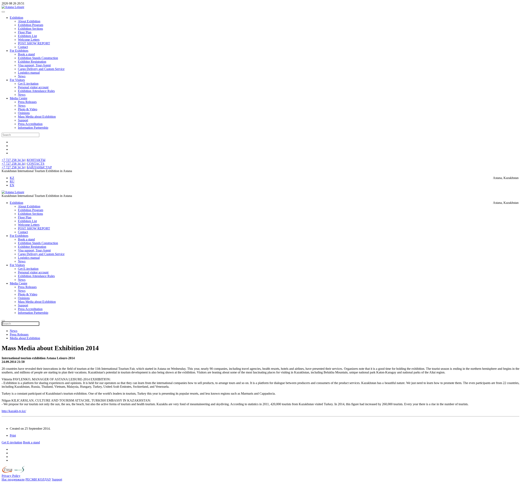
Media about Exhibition (25, 338)
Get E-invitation (28, 83)
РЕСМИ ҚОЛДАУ (38, 479)
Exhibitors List (27, 36)
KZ (12, 178)
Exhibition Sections (30, 28)
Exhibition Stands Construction (38, 58)
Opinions (24, 113)
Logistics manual (29, 72)
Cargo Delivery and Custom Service (41, 69)
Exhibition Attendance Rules (36, 91)
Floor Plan (24, 32)
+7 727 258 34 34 (13, 160)
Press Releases (27, 102)
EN (12, 185)
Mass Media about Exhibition (37, 116)
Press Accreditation (30, 124)
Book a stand (26, 54)
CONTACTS (35, 163)
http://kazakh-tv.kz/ (14, 411)
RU (12, 181)
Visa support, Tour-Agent (34, 65)
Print (13, 435)
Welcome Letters (28, 39)
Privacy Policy (11, 476)
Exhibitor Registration (32, 61)
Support (23, 120)
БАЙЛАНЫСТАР (39, 167)
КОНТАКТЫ (36, 160)
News (21, 76)
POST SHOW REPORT (34, 43)
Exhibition (16, 17)
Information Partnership (33, 127)
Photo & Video (27, 109)
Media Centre (18, 98)
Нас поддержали (13, 479)
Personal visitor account (33, 87)
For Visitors (17, 80)
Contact (23, 47)
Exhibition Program (30, 25)
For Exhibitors (19, 50)
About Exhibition (29, 21)
